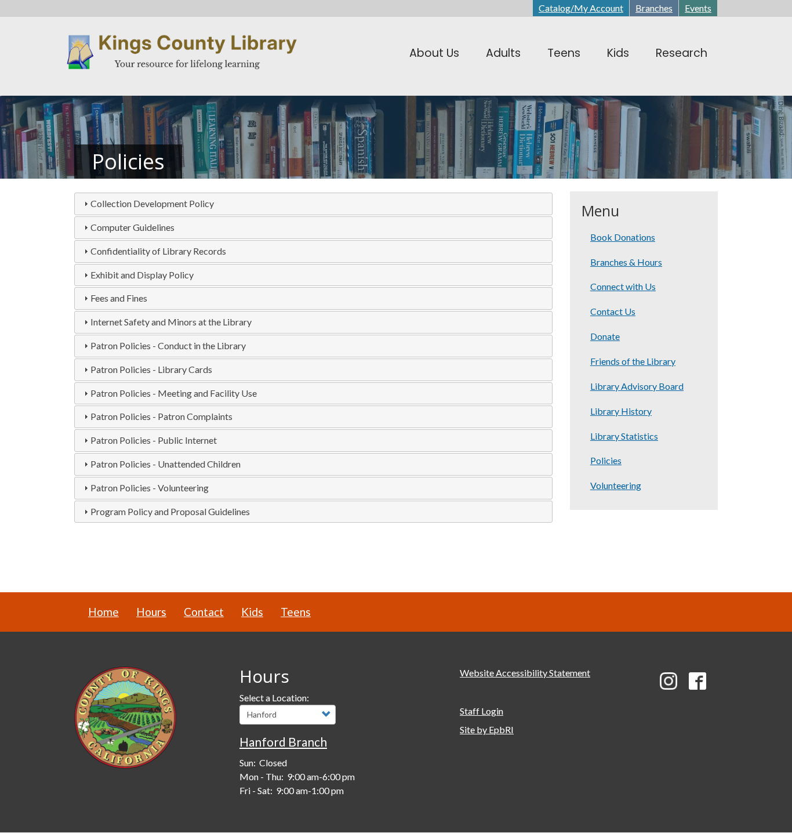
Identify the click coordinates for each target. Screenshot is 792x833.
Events (698, 7)
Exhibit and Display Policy (142, 274)
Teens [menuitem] (563, 53)
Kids (252, 611)
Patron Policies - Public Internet (153, 440)
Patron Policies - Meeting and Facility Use (173, 393)
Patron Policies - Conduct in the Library (168, 345)
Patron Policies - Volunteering (149, 487)
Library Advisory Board (637, 386)
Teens (296, 611)
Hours (151, 611)
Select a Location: (274, 697)
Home (103, 611)
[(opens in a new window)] (126, 716)
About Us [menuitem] (434, 53)
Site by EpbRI (487, 729)
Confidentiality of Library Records (158, 250)
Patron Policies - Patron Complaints (161, 416)
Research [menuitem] (681, 53)
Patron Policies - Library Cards (151, 369)
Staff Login (481, 710)
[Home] (191, 53)
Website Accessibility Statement (525, 672)
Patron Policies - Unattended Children (165, 463)
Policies (606, 460)
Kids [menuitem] (618, 53)
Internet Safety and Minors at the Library (171, 321)
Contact (204, 611)
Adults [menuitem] (503, 53)
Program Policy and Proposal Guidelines (170, 511)
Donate (605, 336)
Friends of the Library (632, 361)
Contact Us (612, 311)
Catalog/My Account (581, 7)
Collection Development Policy (152, 203)
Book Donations (622, 236)
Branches (654, 7)
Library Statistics (624, 435)
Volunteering (615, 485)
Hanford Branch (283, 741)
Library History (621, 410)
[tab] (313, 204)
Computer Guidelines (132, 227)
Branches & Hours (626, 261)
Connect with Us (623, 286)
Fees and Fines (118, 297)
